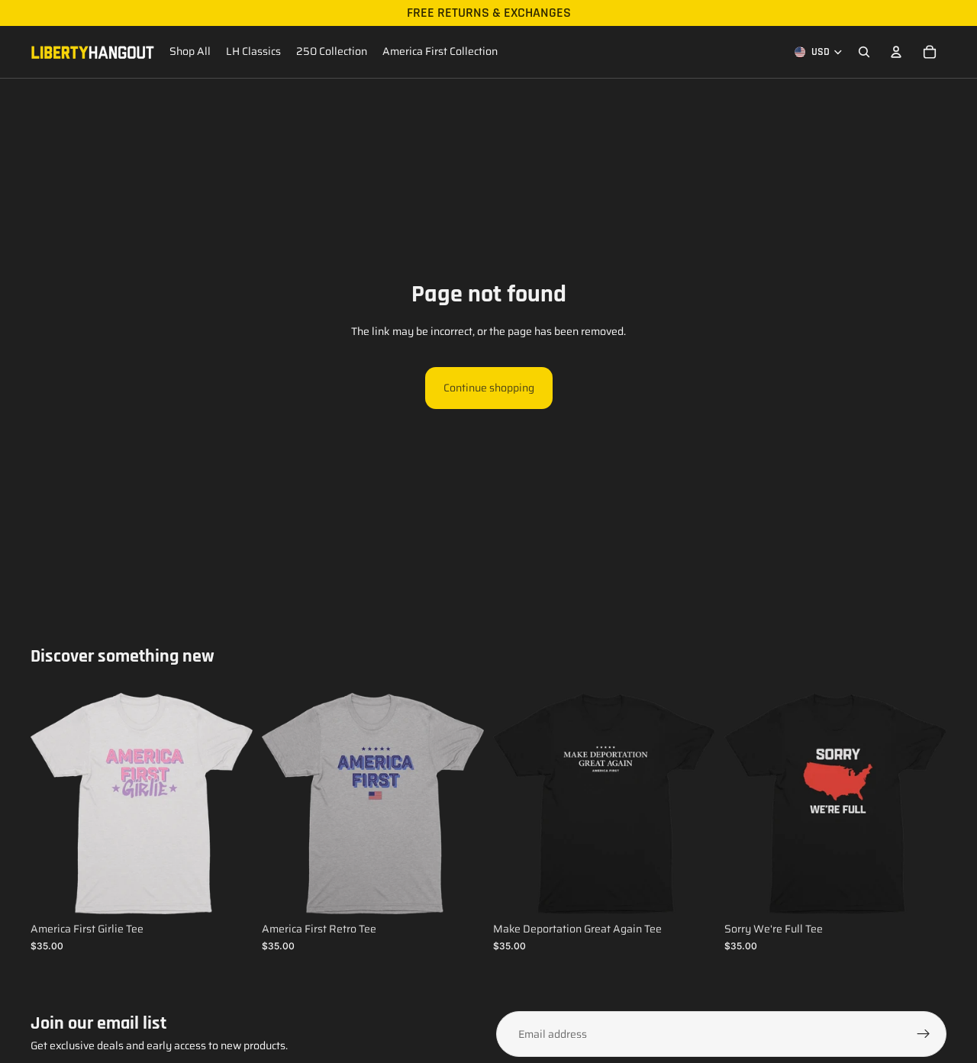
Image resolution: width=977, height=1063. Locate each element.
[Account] (896, 52)
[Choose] (229, 891)
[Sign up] (924, 1034)
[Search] (864, 52)
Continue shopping (488, 387)
